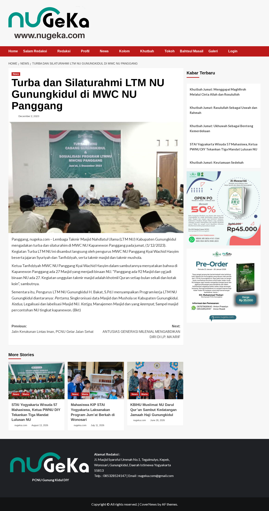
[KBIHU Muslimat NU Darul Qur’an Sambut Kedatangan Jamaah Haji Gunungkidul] (155, 380)
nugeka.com (21, 425)
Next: (141, 331)
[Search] (258, 51)
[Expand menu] (49, 51)
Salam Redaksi (35, 51)
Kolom (124, 51)
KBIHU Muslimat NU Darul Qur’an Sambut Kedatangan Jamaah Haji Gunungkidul (153, 410)
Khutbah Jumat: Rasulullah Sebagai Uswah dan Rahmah (223, 110)
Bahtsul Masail (191, 51)
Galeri (213, 51)
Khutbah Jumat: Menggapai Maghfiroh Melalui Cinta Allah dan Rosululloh (218, 91)
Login (232, 51)
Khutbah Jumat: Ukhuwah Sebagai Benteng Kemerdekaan (221, 128)
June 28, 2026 (157, 420)
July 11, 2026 (97, 425)
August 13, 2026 (40, 425)
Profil (85, 51)
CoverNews (148, 504)
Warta (25, 394)
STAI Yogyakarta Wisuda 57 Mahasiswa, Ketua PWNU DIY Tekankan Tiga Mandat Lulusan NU (223, 146)
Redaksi (63, 51)
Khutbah (147, 51)
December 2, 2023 (28, 116)
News (104, 51)
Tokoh (170, 51)
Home (13, 51)
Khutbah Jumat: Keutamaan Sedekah (217, 162)
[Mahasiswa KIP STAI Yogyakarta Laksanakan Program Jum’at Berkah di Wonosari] (96, 380)
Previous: (52, 328)
